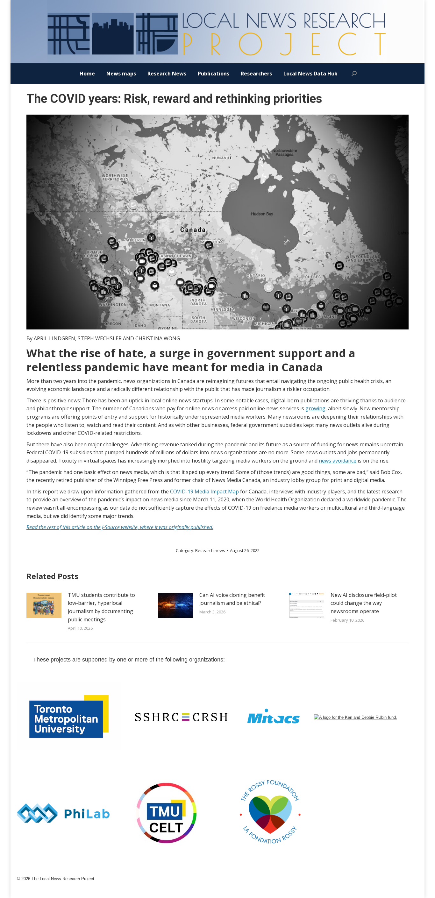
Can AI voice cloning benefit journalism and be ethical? (232, 599)
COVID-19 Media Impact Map (204, 491)
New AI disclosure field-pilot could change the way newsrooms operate (364, 603)
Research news (210, 550)
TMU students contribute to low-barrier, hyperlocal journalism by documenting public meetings (101, 607)
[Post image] (43, 605)
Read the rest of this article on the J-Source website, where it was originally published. (119, 527)
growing (315, 408)
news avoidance (337, 460)
